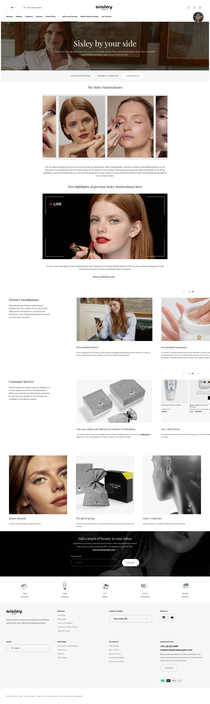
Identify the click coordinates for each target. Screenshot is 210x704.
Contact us (62, 650)
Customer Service (133, 76)
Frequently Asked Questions (68, 646)
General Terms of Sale (14, 696)
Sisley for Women (64, 631)
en (12, 8)
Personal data (52, 696)
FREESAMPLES (65, 595)
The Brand (61, 615)
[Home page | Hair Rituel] (198, 17)
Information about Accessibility (70, 696)
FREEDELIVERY (25, 595)
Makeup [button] (19, 16)
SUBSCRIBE (130, 563)
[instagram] (163, 617)
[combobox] (130, 618)
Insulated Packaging (116, 658)
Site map (61, 654)
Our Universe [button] (107, 16)
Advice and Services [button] (70, 16)
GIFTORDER (105, 595)
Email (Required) (76, 556)
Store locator (62, 658)
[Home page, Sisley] (104, 7)
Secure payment (115, 654)
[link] (200, 7)
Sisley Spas (62, 619)
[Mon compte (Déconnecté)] (194, 7)
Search (17, 648)
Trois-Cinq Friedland (65, 623)
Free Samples (114, 646)
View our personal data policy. (104, 550)
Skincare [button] (9, 16)
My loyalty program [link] (34, 8)
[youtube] (172, 617)
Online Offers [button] (50, 16)
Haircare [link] (39, 16)
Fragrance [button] (29, 16)
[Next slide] (198, 291)
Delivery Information (116, 661)
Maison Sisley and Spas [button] (90, 16)
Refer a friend (114, 650)
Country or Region (116, 611)
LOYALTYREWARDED (145, 595)
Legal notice (40, 696)
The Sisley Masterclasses (80, 76)
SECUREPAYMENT (185, 595)
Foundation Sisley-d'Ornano (68, 627)
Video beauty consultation (108, 76)
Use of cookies (29, 696)
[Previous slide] (183, 291)
